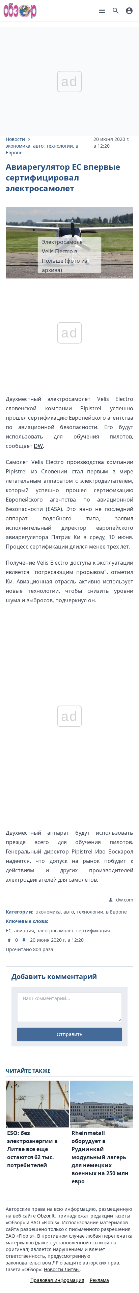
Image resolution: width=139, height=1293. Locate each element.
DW (38, 446)
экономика (18, 146)
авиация (24, 930)
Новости (15, 139)
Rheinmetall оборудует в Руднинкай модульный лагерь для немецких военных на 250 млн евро (100, 1157)
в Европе (116, 912)
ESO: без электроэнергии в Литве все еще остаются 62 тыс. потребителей (32, 1149)
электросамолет (55, 930)
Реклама (99, 1280)
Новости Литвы (62, 1269)
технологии (59, 146)
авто (38, 146)
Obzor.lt (46, 1215)
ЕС (8, 930)
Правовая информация (57, 1280)
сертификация (93, 930)
